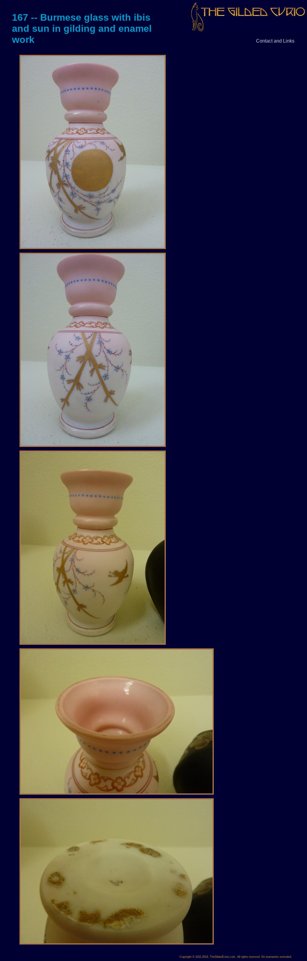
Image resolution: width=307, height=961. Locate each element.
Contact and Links (275, 40)
